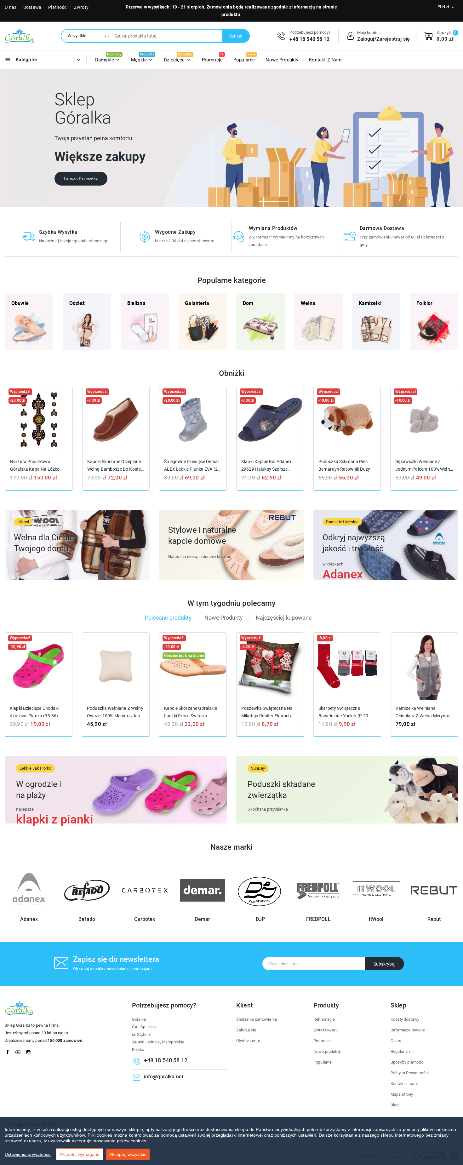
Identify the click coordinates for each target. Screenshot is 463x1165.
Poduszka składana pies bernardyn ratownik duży (344, 465)
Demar (202, 919)
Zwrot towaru (325, 1030)
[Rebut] (434, 910)
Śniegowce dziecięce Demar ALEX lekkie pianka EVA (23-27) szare (192, 465)
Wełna (308, 303)
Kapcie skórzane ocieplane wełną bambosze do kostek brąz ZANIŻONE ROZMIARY (115, 465)
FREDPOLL (318, 919)
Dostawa (32, 7)
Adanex (29, 919)
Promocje (322, 1040)
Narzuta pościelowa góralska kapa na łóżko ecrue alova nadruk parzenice (35, 465)
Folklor (424, 303)
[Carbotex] (145, 910)
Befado (86, 919)
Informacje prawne (408, 1030)
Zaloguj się (246, 1030)
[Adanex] (29, 910)
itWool (376, 919)
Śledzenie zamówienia (256, 1019)
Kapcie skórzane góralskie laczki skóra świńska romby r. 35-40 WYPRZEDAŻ (190, 712)
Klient (244, 1005)
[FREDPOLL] (318, 910)
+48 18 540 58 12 (309, 39)
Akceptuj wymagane (80, 1154)
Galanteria (197, 303)
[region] (231, 1141)
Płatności (58, 7)
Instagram (30, 1050)
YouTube (20, 1050)
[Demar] (202, 910)
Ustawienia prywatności (28, 1154)
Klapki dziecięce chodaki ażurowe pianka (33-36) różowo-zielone (34, 712)
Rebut (434, 919)
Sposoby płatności (408, 1062)
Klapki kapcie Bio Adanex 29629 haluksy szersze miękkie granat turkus (266, 465)
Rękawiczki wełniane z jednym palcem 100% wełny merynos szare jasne (423, 465)
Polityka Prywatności (410, 1072)
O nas (11, 7)
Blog (395, 1105)
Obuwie (20, 303)
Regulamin (400, 1051)
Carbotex (144, 919)
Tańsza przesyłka (80, 178)
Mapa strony (402, 1094)
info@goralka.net (163, 1077)
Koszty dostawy (405, 1019)
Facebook (9, 1050)
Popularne (322, 1062)
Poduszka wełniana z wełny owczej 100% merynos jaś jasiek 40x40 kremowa (115, 712)
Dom (248, 303)
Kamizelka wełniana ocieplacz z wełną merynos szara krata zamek (423, 712)
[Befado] (87, 910)
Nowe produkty (327, 1051)
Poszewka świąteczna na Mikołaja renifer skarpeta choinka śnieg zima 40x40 (267, 712)
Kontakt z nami (404, 1083)
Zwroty (81, 7)
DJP (260, 919)
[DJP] (260, 910)
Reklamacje (324, 1019)
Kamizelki (370, 303)
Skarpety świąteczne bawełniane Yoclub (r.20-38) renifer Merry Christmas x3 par (346, 712)
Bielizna (136, 303)
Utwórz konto (248, 1040)
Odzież (77, 303)
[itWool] (376, 910)
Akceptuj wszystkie (127, 1154)
